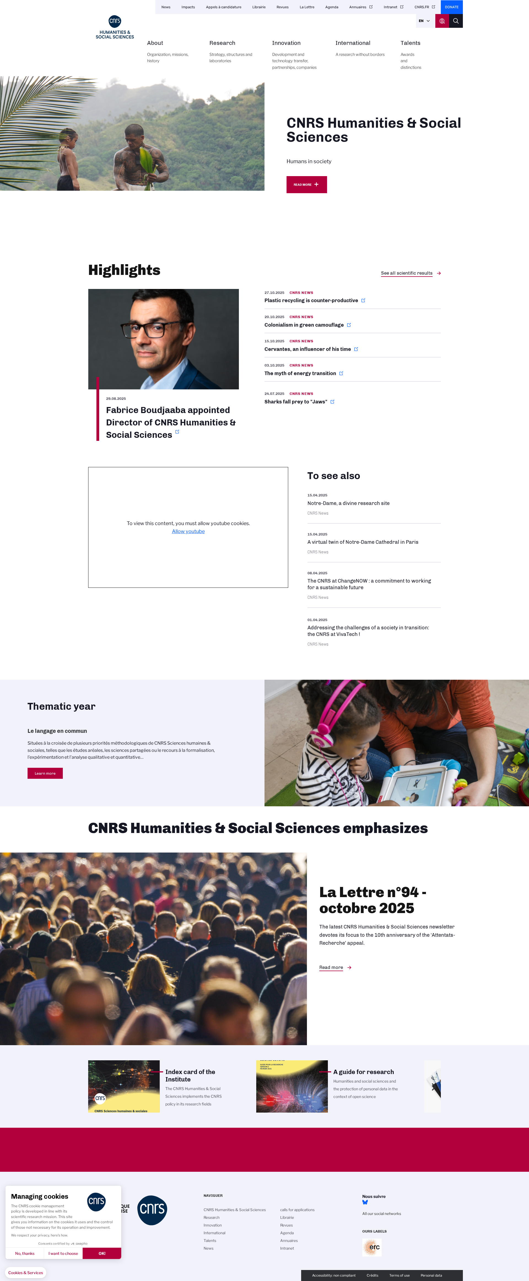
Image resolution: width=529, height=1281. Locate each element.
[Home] (115, 27)
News (166, 7)
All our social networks (381, 1213)
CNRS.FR (422, 7)
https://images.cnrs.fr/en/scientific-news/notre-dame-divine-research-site (374, 504)
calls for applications (297, 1210)
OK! (102, 1253)
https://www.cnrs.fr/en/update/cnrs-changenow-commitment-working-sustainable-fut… (374, 584)
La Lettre (307, 7)
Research (230, 51)
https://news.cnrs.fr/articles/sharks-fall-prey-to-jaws (352, 398)
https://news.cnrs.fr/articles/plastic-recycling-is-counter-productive (352, 298)
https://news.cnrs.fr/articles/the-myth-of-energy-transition (352, 369)
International (360, 48)
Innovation (294, 55)
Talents (411, 55)
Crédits (372, 1275)
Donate (452, 7)
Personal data (431, 1275)
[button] (25, 1273)
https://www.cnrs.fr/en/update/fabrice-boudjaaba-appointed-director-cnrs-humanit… (163, 365)
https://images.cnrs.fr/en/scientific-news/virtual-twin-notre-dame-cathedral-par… (374, 543)
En (421, 21)
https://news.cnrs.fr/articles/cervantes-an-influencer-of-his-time (352, 345)
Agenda (331, 7)
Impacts (188, 7)
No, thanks (24, 1253)
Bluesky (365, 1202)
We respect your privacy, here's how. (39, 1235)
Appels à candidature (223, 7)
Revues (283, 7)
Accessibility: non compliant (334, 1275)
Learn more (45, 773)
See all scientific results (407, 273)
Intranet (390, 7)
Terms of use (399, 1275)
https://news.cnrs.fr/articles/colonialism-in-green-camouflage (352, 321)
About (167, 51)
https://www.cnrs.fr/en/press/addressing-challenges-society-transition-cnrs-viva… (374, 631)
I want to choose (63, 1253)
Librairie (259, 7)
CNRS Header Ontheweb (442, 21)
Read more (303, 185)
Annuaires (357, 7)
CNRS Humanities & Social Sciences (235, 1210)
